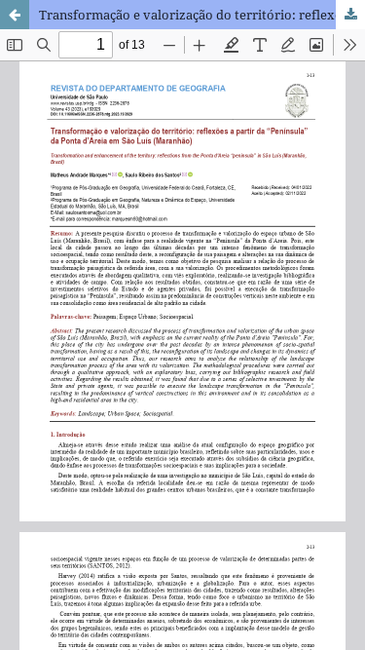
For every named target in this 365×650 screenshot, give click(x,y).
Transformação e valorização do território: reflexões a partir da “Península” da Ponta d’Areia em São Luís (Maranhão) (202, 14)
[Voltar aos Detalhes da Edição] (14, 14)
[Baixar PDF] (350, 14)
